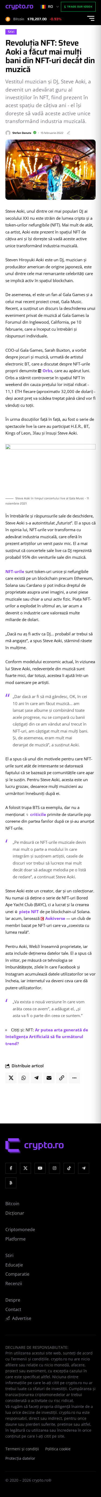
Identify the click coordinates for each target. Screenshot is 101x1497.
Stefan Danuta (21, 133)
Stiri (11, 32)
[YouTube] (40, 1168)
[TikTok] (69, 1168)
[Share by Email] (49, 1077)
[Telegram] (83, 1168)
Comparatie (17, 1274)
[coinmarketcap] (10, 1182)
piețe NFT (29, 911)
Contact (13, 1309)
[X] (25, 1168)
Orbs (47, 370)
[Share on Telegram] (36, 1077)
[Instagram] (54, 1168)
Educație (14, 1265)
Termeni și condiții (22, 1449)
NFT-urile (14, 571)
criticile (38, 814)
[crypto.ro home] (19, 7)
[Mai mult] (74, 1077)
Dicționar (14, 1213)
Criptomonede (20, 1229)
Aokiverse (55, 918)
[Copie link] (61, 1077)
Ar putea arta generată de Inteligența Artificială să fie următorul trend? (46, 1036)
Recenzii (13, 1283)
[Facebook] (10, 1168)
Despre (12, 1300)
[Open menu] (91, 18)
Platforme (15, 1239)
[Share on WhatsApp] (23, 1077)
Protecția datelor (20, 1458)
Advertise (21, 1318)
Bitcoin (12, 1204)
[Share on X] (11, 1077)
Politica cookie (58, 1449)
